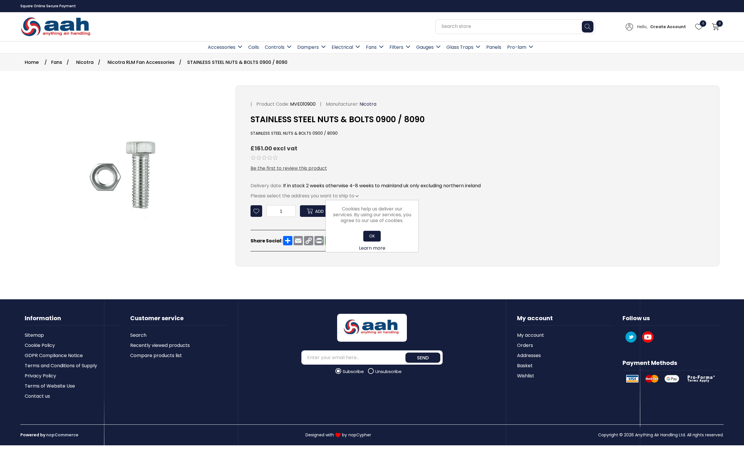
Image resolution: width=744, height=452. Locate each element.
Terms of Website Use (50, 386)
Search (138, 335)
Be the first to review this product (289, 168)
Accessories (221, 47)
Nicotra (368, 104)
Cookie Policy (40, 345)
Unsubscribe (388, 371)
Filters (396, 47)
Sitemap (34, 335)
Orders (525, 345)
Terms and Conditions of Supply (61, 365)
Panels (493, 47)
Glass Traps (459, 47)
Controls (275, 47)
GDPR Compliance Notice (54, 355)
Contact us (37, 396)
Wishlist (525, 375)
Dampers (308, 47)
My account (530, 335)
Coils (253, 47)
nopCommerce (62, 435)
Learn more (372, 248)
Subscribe (354, 371)
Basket (525, 365)
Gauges (425, 47)
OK (372, 236)
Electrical (342, 47)
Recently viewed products (160, 345)
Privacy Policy (40, 375)
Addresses (529, 355)
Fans (371, 47)
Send (423, 357)
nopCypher (359, 435)
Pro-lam (516, 47)
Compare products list (156, 355)
